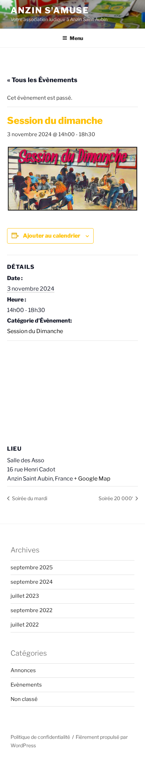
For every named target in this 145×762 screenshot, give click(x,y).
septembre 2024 (32, 582)
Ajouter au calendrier (51, 235)
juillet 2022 (25, 625)
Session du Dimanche (35, 331)
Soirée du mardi (29, 498)
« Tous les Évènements (42, 80)
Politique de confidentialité (40, 737)
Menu (76, 38)
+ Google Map (92, 478)
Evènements (26, 685)
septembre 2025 (32, 567)
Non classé (24, 699)
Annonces (23, 670)
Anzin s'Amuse (50, 10)
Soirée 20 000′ (116, 498)
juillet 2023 (25, 596)
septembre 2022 (31, 610)
